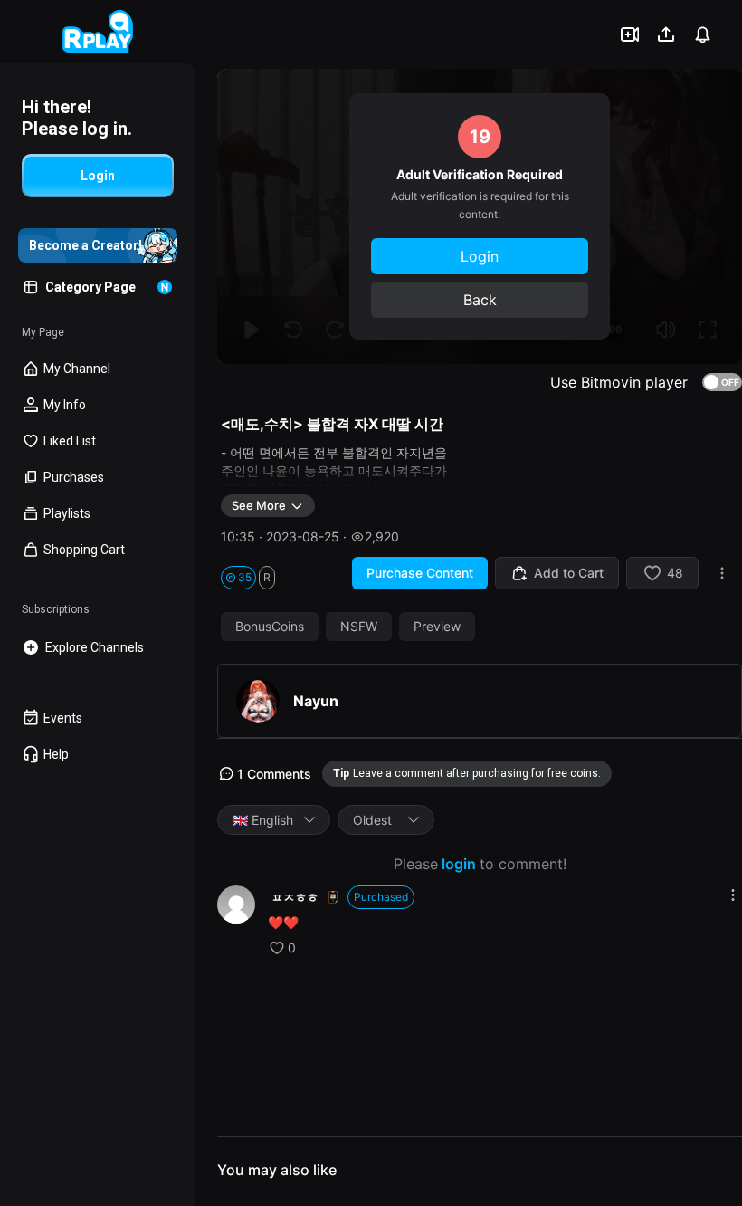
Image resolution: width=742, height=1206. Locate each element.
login (459, 864)
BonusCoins (269, 626)
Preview (437, 626)
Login (480, 256)
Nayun (315, 701)
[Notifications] (702, 34)
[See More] (733, 894)
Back (480, 300)
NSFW (358, 626)
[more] (722, 573)
